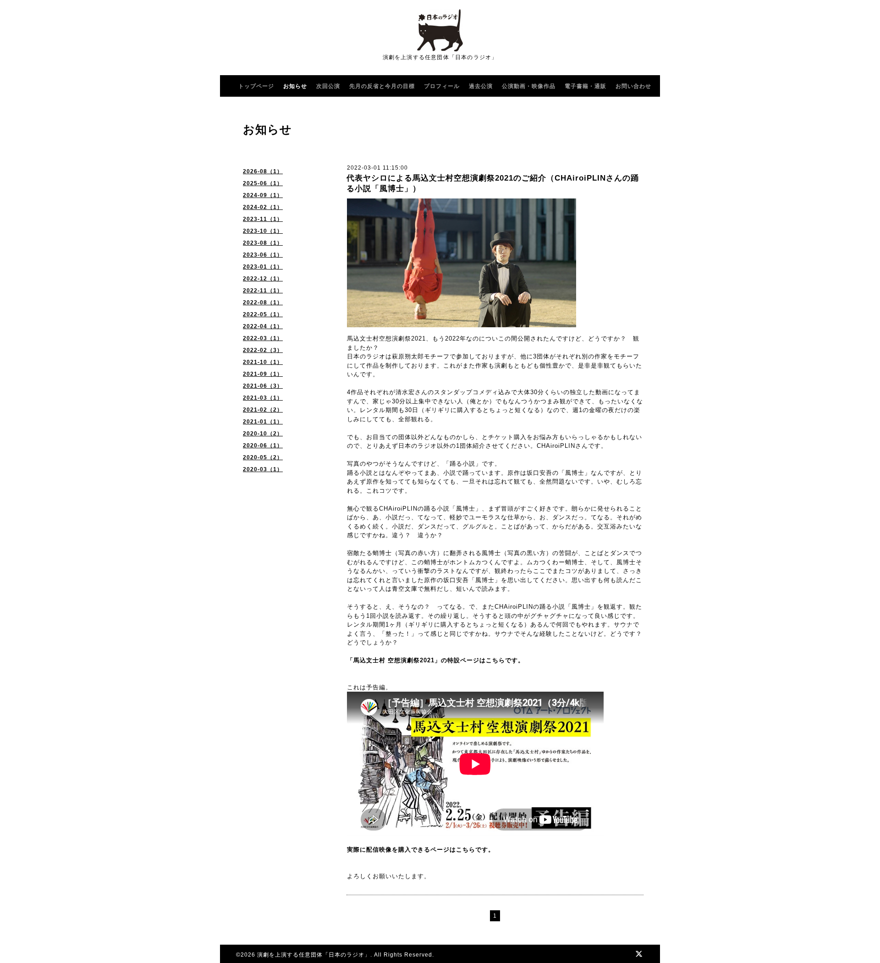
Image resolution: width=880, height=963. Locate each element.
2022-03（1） (263, 338)
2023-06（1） (263, 255)
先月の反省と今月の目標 (382, 86)
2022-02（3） (263, 350)
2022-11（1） (263, 290)
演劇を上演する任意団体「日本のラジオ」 (313, 955)
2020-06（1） (263, 445)
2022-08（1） (263, 302)
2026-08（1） (263, 171)
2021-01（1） (263, 421)
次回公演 (328, 86)
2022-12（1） (263, 278)
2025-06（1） (263, 183)
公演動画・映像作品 (529, 86)
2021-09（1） (263, 374)
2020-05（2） (263, 457)
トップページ (256, 86)
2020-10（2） (263, 433)
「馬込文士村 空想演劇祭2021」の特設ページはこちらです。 (435, 660)
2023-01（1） (263, 267)
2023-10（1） (263, 231)
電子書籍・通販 (585, 86)
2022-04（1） (263, 326)
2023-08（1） (263, 243)
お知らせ (295, 86)
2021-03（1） (263, 398)
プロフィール (442, 86)
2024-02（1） (263, 207)
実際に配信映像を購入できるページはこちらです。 (421, 849)
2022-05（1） (263, 314)
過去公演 (481, 86)
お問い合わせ (633, 86)
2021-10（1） (263, 362)
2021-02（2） (263, 410)
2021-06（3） (263, 386)
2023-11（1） (263, 219)
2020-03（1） (263, 469)
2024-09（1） (263, 195)
